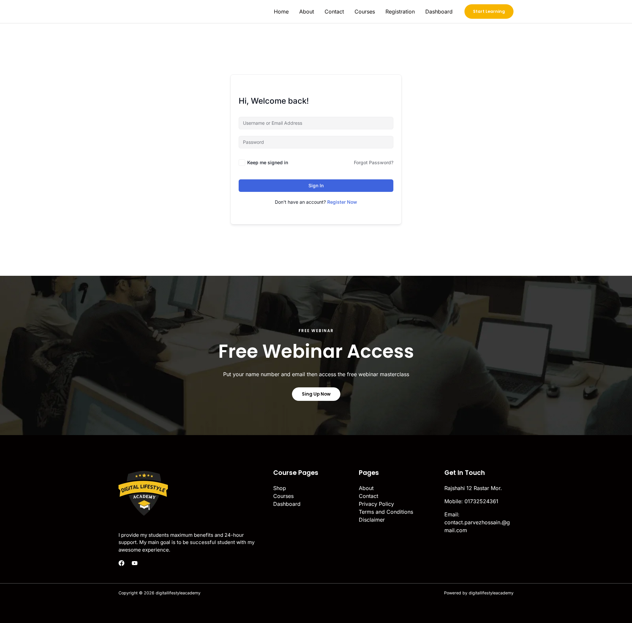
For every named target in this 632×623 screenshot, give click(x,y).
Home (281, 11)
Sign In (316, 185)
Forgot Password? (373, 162)
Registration (400, 11)
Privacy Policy (376, 504)
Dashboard (439, 11)
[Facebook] (121, 563)
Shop (279, 488)
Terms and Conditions (386, 511)
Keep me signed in (267, 162)
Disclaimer (372, 519)
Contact (334, 11)
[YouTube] (135, 563)
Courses (365, 11)
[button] (489, 11)
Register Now (342, 202)
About (306, 11)
